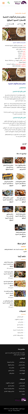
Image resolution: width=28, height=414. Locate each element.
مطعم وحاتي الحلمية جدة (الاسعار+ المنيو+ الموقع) (20, 216)
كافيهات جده (22, 373)
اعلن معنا (10, 411)
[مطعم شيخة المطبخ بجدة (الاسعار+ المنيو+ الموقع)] (20, 264)
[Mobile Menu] (3, 3)
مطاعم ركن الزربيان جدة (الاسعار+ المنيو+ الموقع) (8, 184)
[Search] (8, 3)
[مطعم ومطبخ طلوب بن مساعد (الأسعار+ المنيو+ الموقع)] (20, 303)
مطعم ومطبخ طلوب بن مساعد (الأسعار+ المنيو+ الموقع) (7, 303)
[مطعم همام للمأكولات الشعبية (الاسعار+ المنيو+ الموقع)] (14, 34)
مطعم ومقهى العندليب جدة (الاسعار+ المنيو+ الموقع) (9, 217)
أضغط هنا (9, 64)
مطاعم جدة (11, 368)
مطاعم (23, 148)
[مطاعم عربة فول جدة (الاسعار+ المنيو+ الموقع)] (20, 293)
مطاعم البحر (20, 322)
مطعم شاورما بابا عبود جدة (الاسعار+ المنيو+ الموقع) (8, 284)
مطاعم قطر (11, 373)
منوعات (21, 338)
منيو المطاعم (22, 362)
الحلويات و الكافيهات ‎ (19, 319)
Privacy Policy (16, 411)
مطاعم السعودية (10, 362)
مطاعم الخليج (11, 371)
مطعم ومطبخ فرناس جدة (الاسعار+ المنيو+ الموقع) (20, 184)
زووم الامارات (22, 371)
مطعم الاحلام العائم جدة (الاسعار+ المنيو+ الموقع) (20, 234)
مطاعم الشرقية (11, 365)
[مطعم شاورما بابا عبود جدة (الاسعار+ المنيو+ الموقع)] (20, 284)
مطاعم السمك (20, 327)
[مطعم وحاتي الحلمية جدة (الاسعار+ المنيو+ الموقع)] (20, 274)
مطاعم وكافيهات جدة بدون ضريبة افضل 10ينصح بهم (20, 167)
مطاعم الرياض (22, 365)
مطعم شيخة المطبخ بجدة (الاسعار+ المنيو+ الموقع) (8, 167)
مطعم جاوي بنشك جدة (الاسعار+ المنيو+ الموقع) (20, 200)
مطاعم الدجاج (20, 325)
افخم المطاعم (20, 317)
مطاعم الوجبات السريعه (18, 330)
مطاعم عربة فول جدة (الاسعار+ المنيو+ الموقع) (8, 293)
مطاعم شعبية (20, 333)
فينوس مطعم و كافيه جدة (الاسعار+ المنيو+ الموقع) (8, 200)
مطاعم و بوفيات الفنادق (18, 335)
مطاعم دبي (22, 368)
